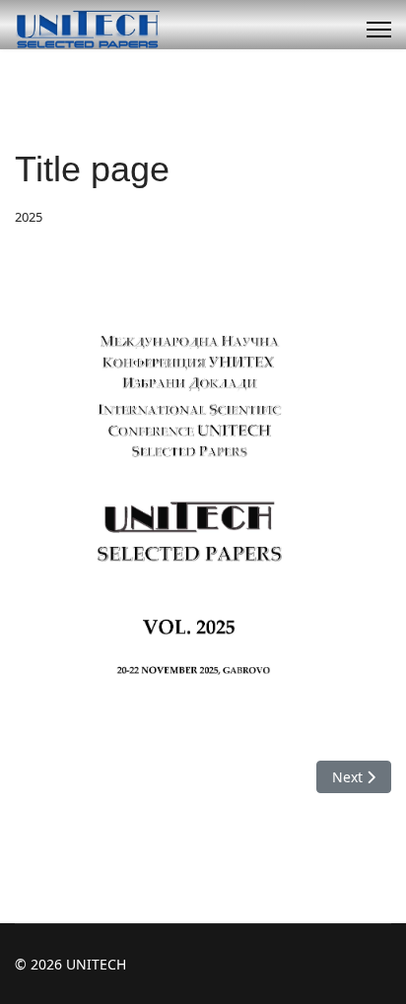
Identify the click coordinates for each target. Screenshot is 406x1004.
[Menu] (379, 29)
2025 (28, 217)
